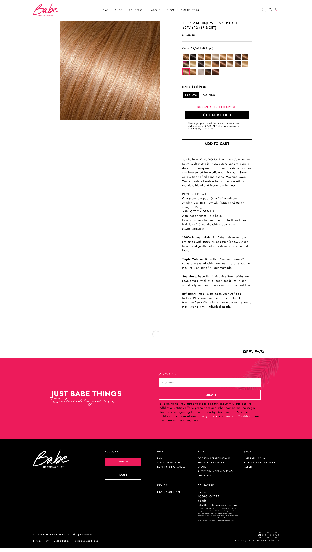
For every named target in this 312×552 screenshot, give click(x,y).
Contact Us (206, 485)
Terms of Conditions (239, 416)
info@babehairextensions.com (218, 505)
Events (202, 467)
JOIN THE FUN (168, 374)
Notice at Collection (268, 540)
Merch (248, 467)
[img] (264, 10)
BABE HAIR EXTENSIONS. (57, 534)
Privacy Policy (207, 416)
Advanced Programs (211, 462)
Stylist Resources (169, 462)
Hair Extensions (254, 458)
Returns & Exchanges (171, 467)
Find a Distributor (169, 492)
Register (123, 461)
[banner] (45, 10)
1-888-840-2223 (208, 496)
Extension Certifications (214, 458)
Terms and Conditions (86, 540)
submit (209, 395)
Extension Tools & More (259, 462)
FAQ (159, 458)
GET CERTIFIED (217, 115)
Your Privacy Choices (245, 540)
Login (123, 475)
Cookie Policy (61, 540)
